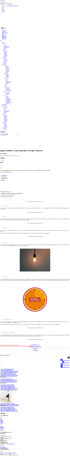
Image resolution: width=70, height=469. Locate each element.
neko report (6, 51)
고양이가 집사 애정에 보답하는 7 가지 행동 (7, 403)
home (3, 42)
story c (5, 53)
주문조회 (4, 38)
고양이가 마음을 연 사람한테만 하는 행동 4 (7, 387)
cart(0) (3, 10)
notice (5, 61)
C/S (4, 95)
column (5, 56)
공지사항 (7, 98)
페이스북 (7, 92)
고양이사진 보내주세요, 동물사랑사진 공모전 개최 (8, 372)
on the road (6, 55)
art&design (5, 54)
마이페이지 (5, 36)
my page (3, 11)
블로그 (7, 94)
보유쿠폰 (7, 88)
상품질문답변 (8, 100)
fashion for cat (6, 47)
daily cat (3, 57)
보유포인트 (8, 87)
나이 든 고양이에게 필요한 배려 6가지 (6, 370)
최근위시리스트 (8, 90)
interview (7, 71)
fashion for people (7, 46)
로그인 (7, 96)
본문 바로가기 (2, 0)
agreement (2, 427)
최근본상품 (8, 101)
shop (3, 43)
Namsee (5, 48)
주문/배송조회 (8, 99)
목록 (3, 160)
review (5, 59)
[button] (3, 28)
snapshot (5, 58)
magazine (5, 65)
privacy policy (2, 428)
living (7, 79)
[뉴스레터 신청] (35, 350)
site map (3, 64)
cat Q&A (3, 62)
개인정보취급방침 (9, 102)
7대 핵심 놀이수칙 (4, 175)
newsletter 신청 (4, 104)
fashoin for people (7, 110)
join (2, 8)
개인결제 (4, 37)
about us (1, 426)
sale (4, 49)
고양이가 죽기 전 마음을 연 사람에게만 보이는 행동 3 (9, 405)
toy (4, 44)
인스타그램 (8, 93)
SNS (5, 91)
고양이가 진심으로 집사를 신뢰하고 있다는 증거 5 (8, 389)
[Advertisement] (29, 20)
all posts (5, 123)
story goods (6, 60)
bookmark (2, 5)
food (5, 45)
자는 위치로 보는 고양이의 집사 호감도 (7, 385)
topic (5, 50)
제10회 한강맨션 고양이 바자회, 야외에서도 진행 (8, 376)
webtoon (5, 52)
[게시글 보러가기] (7, 369)
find (2, 9)
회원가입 (7, 97)
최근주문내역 (8, 89)
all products (6, 107)
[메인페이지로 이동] (35, 13)
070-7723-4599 (2, 447)
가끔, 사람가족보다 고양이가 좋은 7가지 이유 (8, 374)
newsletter (7, 5)
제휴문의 (7, 103)
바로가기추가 (4, 105)
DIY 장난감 (3, 180)
